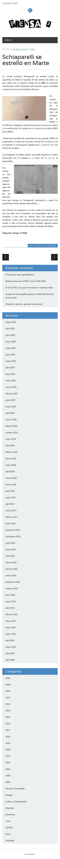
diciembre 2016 (13, 530)
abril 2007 (10, 653)
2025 (8, 775)
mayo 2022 (11, 380)
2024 (8, 769)
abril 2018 (10, 471)
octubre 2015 (12, 588)
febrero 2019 (11, 452)
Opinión (9, 827)
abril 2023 (10, 367)
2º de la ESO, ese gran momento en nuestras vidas (29, 287)
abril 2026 (10, 328)
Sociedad (10, 840)
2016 (8, 723)
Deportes (10, 808)
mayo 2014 (11, 621)
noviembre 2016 (13, 536)
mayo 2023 (11, 361)
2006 (8, 684)
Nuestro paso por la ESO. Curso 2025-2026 (26, 281)
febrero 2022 (11, 393)
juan (32, 49)
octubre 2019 (12, 432)
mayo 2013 (11, 627)
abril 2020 (10, 413)
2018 (8, 736)
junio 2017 (10, 491)
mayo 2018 (11, 465)
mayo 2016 (11, 549)
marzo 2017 (11, 510)
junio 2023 (10, 354)
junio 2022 (10, 374)
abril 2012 (10, 640)
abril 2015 (10, 608)
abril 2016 (10, 556)
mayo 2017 (11, 497)
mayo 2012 (11, 634)
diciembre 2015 (13, 582)
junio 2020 (10, 400)
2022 (8, 756)
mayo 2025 (11, 341)
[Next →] (54, 257)
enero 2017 (11, 523)
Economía (10, 814)
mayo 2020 (11, 406)
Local (8, 821)
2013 (8, 704)
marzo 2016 (11, 562)
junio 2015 (10, 595)
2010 (8, 691)
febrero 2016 (11, 569)
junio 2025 (10, 335)
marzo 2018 (11, 478)
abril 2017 (10, 504)
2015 (8, 717)
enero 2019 (11, 458)
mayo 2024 (11, 348)
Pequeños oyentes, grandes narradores (24, 304)
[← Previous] (5, 257)
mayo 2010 (11, 647)
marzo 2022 (11, 387)
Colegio (9, 795)
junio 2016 (10, 543)
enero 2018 (11, 484)
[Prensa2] (30, 30)
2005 (8, 678)
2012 (8, 697)
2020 (8, 749)
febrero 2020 (11, 426)
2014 (8, 710)
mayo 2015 (11, 601)
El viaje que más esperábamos (20, 274)
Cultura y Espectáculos (16, 801)
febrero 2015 (11, 614)
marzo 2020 (11, 419)
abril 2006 (10, 660)
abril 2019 (10, 445)
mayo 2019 (11, 439)
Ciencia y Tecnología (45, 245)
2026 (8, 782)
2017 (32, 245)
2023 (8, 762)
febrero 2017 (11, 517)
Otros (8, 834)
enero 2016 (11, 575)
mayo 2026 (11, 322)
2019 (8, 743)
